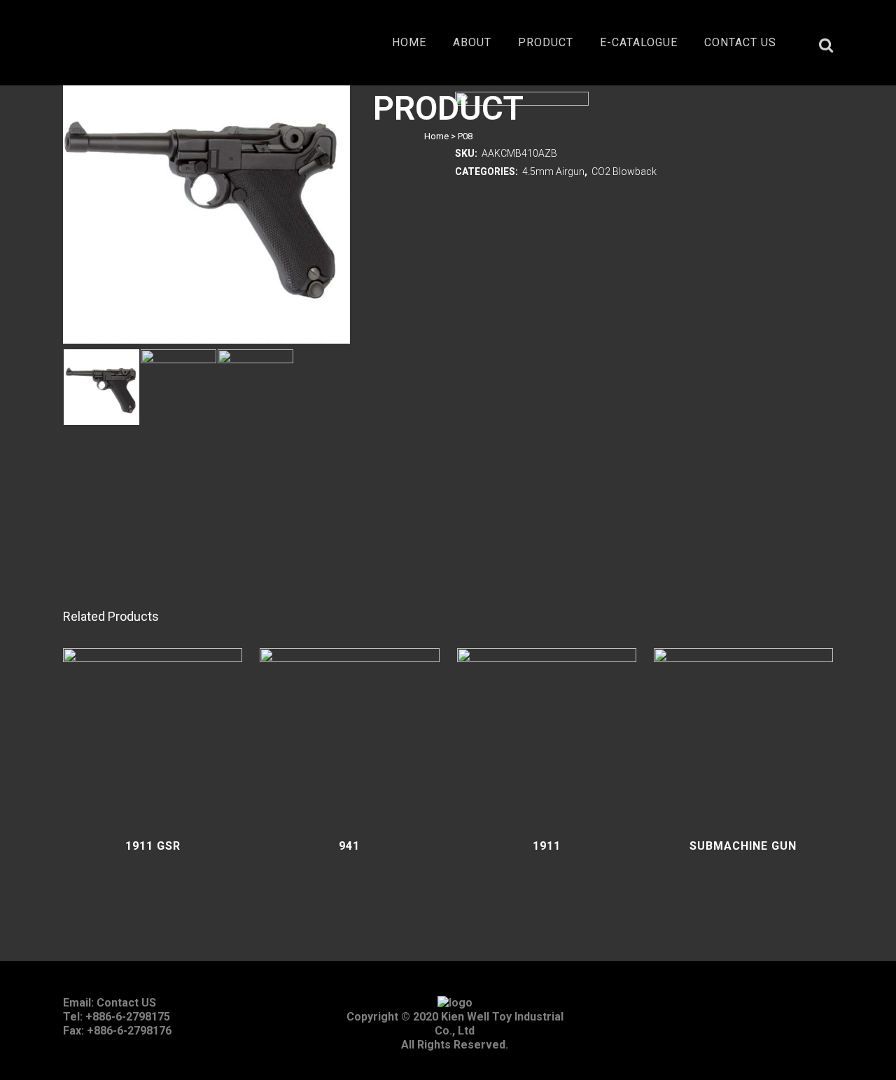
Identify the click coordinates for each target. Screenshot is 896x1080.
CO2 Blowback (624, 171)
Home (436, 136)
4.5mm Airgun (553, 171)
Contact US (126, 1002)
